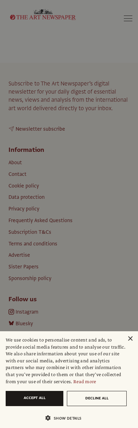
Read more (84, 382)
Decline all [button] (97, 398)
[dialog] (69, 379)
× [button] (130, 338)
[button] (66, 418)
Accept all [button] (35, 397)
